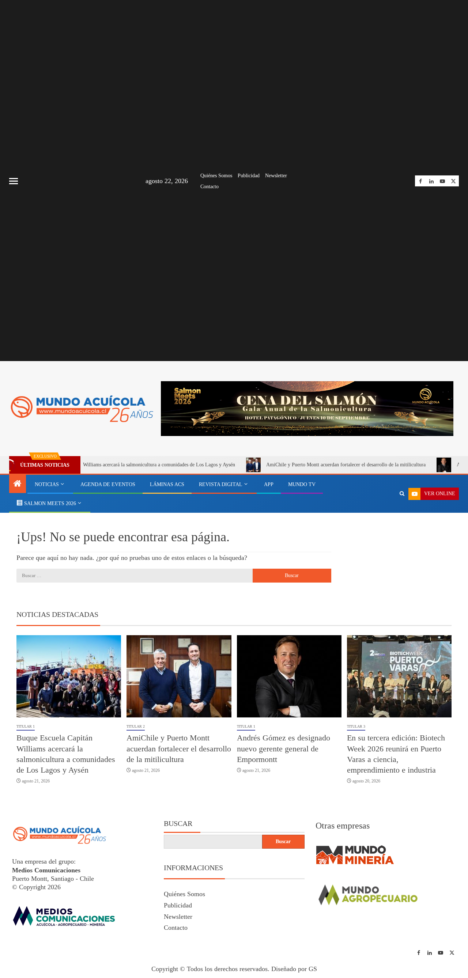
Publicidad (249, 175)
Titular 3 (356, 726)
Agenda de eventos (107, 484)
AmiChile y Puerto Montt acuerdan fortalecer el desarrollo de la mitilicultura (324, 464)
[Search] (402, 493)
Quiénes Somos (216, 175)
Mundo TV (302, 484)
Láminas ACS (167, 484)
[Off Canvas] (13, 181)
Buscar (178, 823)
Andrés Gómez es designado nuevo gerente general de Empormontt (283, 748)
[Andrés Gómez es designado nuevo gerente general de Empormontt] (289, 676)
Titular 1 (25, 726)
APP (268, 484)
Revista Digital (220, 484)
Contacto (209, 186)
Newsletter (276, 175)
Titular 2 (136, 726)
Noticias (47, 484)
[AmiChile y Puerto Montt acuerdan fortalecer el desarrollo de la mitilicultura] (179, 676)
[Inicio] (18, 484)
